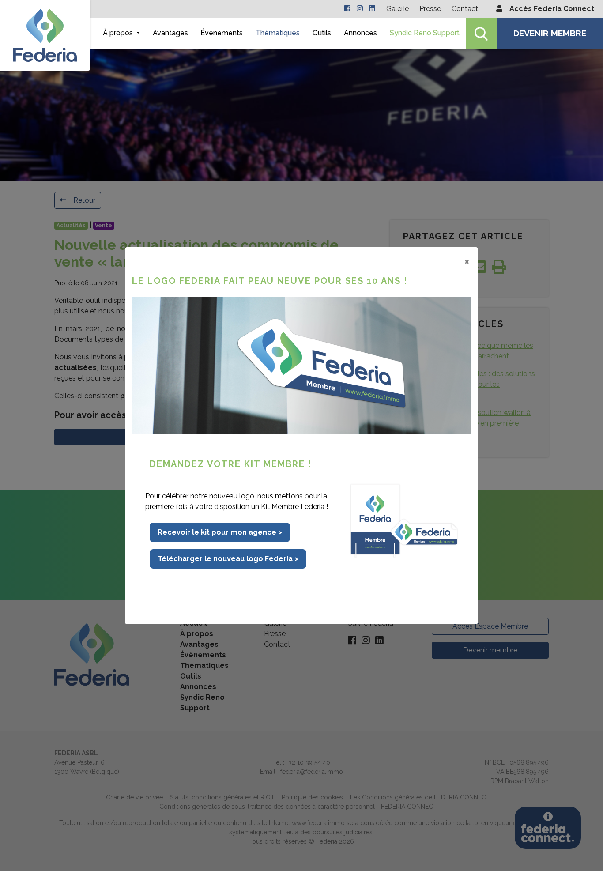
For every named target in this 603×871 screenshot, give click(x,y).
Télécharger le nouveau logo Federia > (228, 558)
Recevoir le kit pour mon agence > (220, 532)
